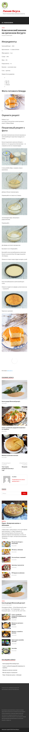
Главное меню (8, 22)
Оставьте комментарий (7, 35)
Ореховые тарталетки (18, 565)
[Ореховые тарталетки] (6, 570)
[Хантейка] (6, 653)
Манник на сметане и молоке (10, 455)
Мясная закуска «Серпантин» (10, 672)
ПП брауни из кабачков (18, 573)
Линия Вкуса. (12, 11)
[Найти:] (14, 493)
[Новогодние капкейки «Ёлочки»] (6, 645)
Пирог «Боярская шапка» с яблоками (11, 675)
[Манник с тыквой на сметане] (6, 637)
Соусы (3, 27)
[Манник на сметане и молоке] (14, 453)
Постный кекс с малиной (18, 557)
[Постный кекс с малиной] (6, 562)
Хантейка (14, 648)
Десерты (4, 521)
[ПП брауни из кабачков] (6, 577)
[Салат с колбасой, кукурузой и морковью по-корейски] (14, 426)
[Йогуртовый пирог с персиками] (6, 546)
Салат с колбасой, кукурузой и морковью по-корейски (19, 616)
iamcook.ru (10, 370)
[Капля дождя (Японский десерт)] (14, 399)
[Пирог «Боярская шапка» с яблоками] (14, 520)
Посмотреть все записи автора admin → (18, 480)
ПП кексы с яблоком (17, 549)
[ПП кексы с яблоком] (6, 554)
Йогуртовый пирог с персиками (17, 542)
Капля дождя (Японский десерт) (11, 401)
